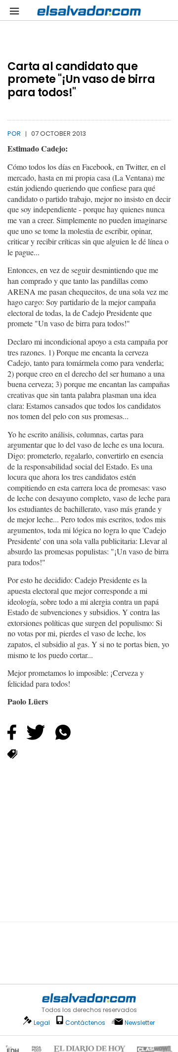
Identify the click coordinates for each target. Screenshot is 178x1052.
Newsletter (140, 1022)
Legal (42, 1022)
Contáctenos (85, 1022)
